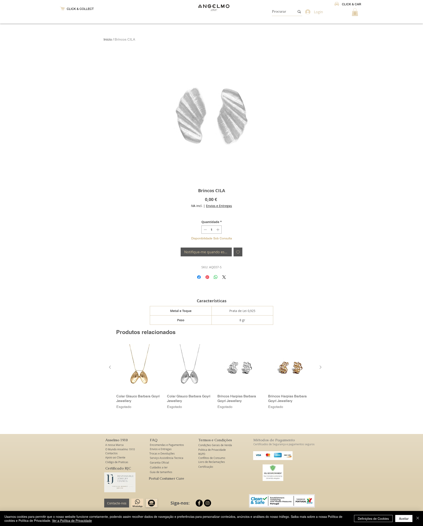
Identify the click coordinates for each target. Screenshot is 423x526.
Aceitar (404, 518)
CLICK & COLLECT (80, 9)
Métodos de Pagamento (274, 440)
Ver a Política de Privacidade (72, 520)
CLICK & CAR (351, 4)
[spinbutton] (211, 229)
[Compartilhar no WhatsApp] (215, 277)
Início (108, 39)
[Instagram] (207, 503)
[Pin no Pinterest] (207, 277)
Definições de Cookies (373, 518)
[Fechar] (417, 518)
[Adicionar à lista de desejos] (238, 252)
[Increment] (218, 229)
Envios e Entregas (219, 206)
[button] (355, 12)
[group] (215, 377)
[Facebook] (199, 503)
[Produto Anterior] (110, 367)
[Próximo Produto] (320, 367)
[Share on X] (224, 277)
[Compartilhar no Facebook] (199, 277)
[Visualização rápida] (139, 367)
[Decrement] (205, 229)
